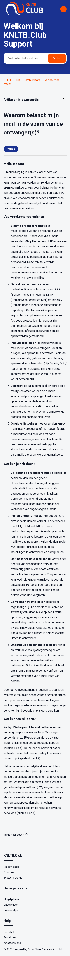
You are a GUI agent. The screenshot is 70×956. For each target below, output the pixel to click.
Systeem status (13, 877)
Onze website (12, 866)
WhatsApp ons (12, 942)
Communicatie (32, 80)
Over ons (9, 872)
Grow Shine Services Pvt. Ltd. (45, 949)
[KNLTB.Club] (25, 14)
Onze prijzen (11, 904)
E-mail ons (10, 937)
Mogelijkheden (12, 899)
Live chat (9, 932)
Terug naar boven (14, 834)
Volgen (11, 149)
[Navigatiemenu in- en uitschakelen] (63, 9)
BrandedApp (11, 910)
